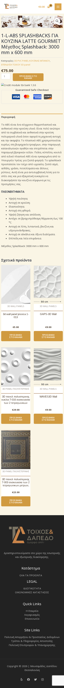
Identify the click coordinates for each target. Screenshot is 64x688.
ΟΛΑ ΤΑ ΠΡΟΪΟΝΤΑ (30, 575)
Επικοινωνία (32, 618)
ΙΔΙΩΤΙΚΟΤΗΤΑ (32, 588)
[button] (57, 21)
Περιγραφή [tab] (8, 117)
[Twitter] (35, 679)
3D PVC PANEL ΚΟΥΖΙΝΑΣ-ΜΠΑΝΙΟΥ (32, 60)
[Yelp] (21, 679)
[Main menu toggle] (58, 6)
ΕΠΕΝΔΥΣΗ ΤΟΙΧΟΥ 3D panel (15, 64)
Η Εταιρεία (32, 610)
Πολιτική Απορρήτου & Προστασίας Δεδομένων (32, 637)
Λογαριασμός (32, 614)
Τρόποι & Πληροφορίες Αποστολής (32, 641)
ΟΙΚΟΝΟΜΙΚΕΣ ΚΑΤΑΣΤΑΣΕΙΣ (32, 592)
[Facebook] (28, 679)
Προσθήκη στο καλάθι (28, 77)
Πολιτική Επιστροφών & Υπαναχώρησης (32, 645)
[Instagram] (42, 679)
